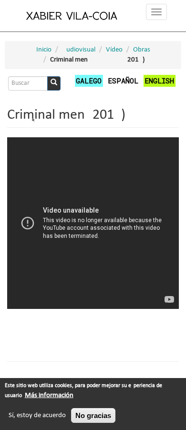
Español (123, 80)
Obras (141, 49)
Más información (49, 395)
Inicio (44, 49)
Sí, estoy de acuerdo (37, 415)
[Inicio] (72, 15)
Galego (89, 80)
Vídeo (114, 49)
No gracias (93, 415)
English (159, 80)
